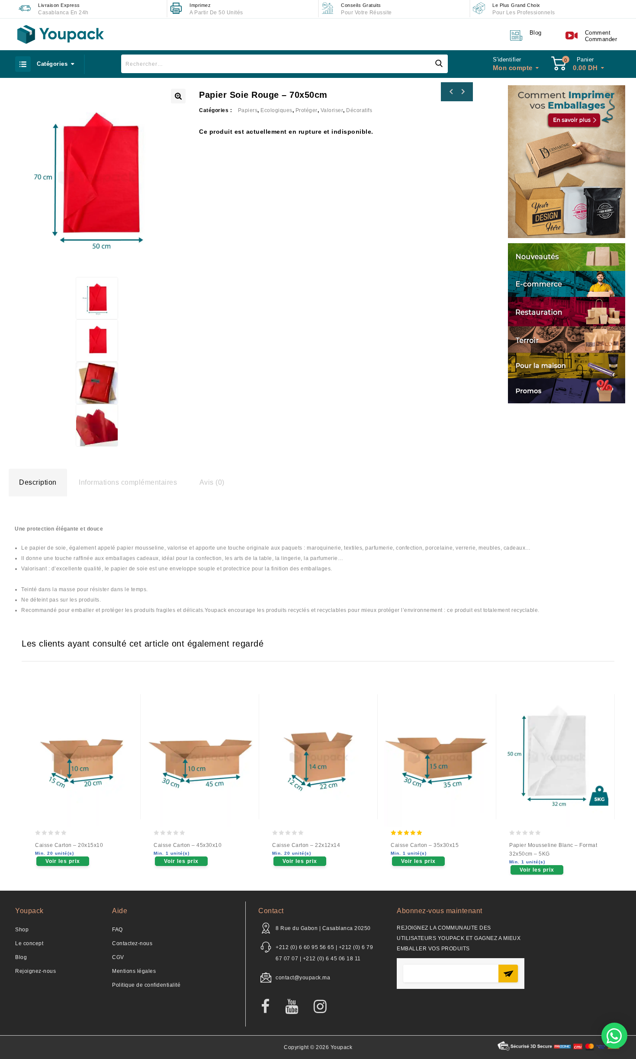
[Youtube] (296, 1007)
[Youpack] (60, 34)
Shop (22, 930)
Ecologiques (276, 110)
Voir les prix (62, 861)
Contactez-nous (132, 943)
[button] (614, 1036)
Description (38, 482)
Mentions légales (134, 971)
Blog (21, 957)
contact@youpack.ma (303, 978)
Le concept (29, 943)
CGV (118, 957)
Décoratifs (359, 110)
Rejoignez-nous (35, 971)
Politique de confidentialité (146, 985)
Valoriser (332, 110)
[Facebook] (269, 1007)
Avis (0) (212, 482)
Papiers (248, 110)
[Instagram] (324, 1007)
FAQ (117, 930)
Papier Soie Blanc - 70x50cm (451, 92)
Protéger (307, 110)
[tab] (38, 482)
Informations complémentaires (128, 482)
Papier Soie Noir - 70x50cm (462, 92)
